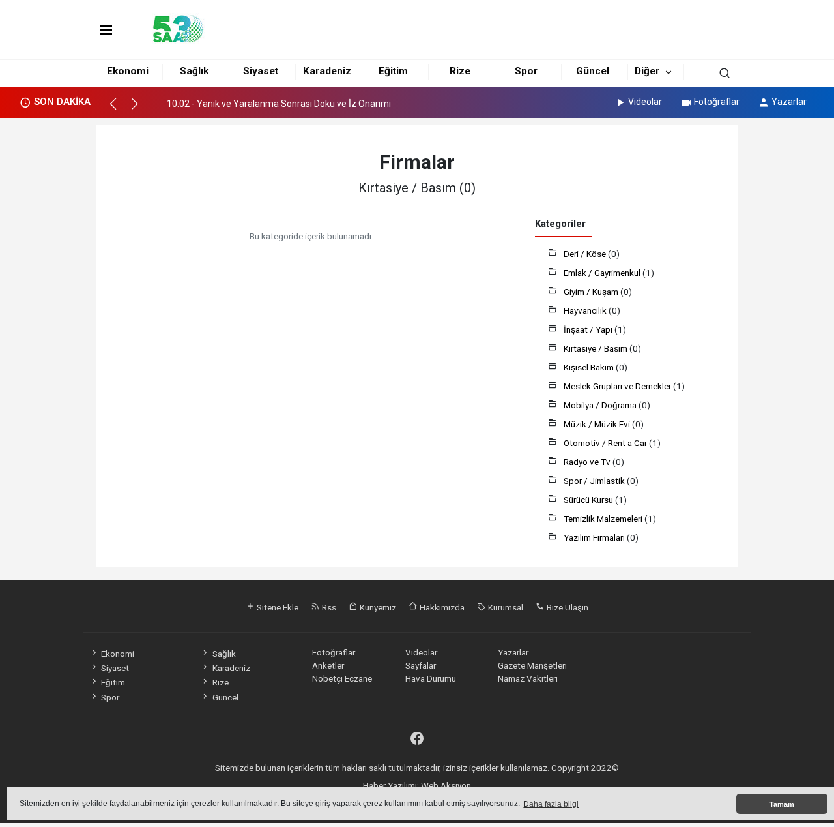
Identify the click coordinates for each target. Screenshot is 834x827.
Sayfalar (420, 665)
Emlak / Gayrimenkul (603, 272)
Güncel (592, 71)
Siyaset (260, 71)
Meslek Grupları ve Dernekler (618, 386)
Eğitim (393, 71)
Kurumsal (504, 607)
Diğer (647, 71)
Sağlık (194, 71)
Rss (328, 607)
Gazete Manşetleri (532, 665)
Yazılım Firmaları (595, 537)
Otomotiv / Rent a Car (606, 443)
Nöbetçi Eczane (342, 678)
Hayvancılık (586, 310)
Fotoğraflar (717, 102)
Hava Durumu (430, 678)
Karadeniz (327, 71)
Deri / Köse (586, 253)
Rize (460, 71)
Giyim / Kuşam (592, 291)
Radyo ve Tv (588, 462)
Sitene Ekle (276, 607)
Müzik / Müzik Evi (598, 424)
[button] (119, 109)
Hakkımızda (441, 607)
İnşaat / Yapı (589, 329)
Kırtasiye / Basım (596, 348)
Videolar (645, 102)
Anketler (328, 665)
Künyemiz (377, 607)
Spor (526, 71)
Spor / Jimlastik (595, 480)
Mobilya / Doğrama (601, 405)
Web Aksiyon (446, 785)
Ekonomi (128, 71)
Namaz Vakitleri (528, 678)
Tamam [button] (781, 804)
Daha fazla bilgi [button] (551, 804)
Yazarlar (789, 102)
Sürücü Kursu (589, 499)
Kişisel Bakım (590, 367)
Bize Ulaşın (566, 607)
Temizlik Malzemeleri (604, 518)
